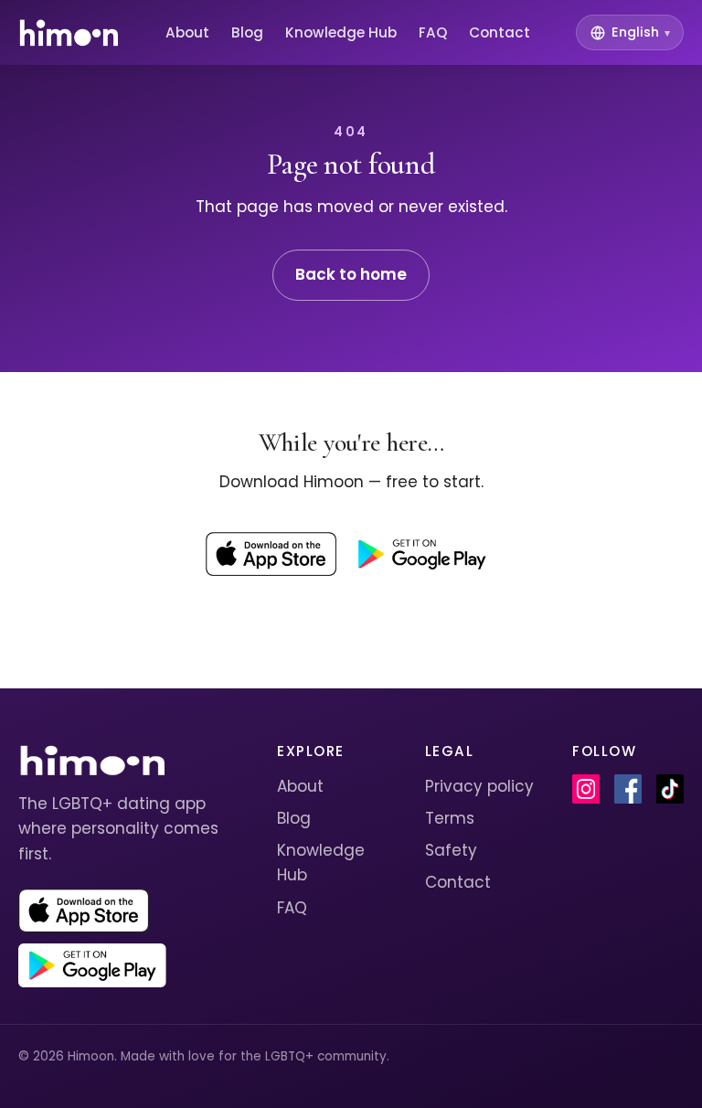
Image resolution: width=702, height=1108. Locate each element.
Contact (499, 32)
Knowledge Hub (341, 32)
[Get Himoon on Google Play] (421, 554)
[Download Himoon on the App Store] (271, 554)
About (187, 32)
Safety (451, 850)
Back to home (351, 274)
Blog (247, 32)
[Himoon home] (68, 33)
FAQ (433, 32)
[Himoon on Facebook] (628, 789)
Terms (449, 818)
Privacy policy (479, 786)
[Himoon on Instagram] (586, 789)
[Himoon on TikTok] (670, 789)
